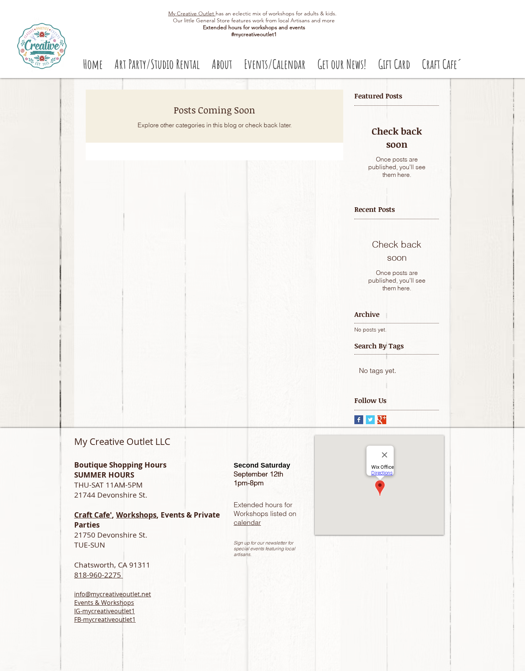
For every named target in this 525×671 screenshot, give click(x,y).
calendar (247, 522)
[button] (157, 64)
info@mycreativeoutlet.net (112, 594)
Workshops (136, 515)
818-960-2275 (98, 575)
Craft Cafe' (93, 515)
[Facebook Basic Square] (358, 419)
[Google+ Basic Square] (381, 419)
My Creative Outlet (192, 13)
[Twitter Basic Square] (370, 419)
